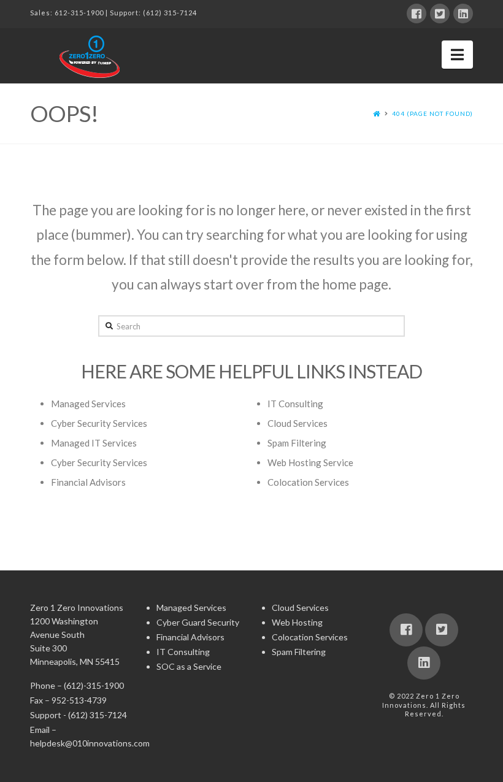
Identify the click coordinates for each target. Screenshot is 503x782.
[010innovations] (91, 56)
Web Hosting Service (310, 462)
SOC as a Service (188, 666)
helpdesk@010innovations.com (90, 743)
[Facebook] (416, 13)
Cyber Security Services (99, 423)
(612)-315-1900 (94, 685)
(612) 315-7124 (170, 13)
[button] (457, 54)
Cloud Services (297, 423)
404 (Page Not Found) (432, 113)
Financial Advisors (88, 482)
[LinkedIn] (463, 13)
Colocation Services (308, 482)
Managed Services (88, 403)
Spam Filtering (296, 442)
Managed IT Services (94, 442)
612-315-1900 (79, 13)
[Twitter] (440, 13)
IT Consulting (295, 403)
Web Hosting (297, 622)
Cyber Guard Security (197, 622)
